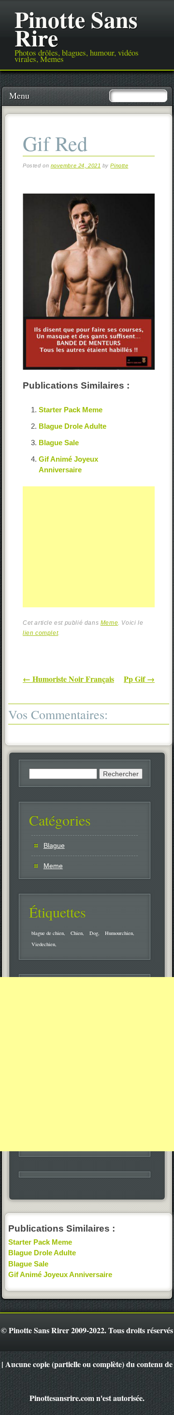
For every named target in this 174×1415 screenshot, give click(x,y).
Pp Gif (139, 678)
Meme (109, 622)
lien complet (40, 633)
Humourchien (119, 933)
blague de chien (47, 933)
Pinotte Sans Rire (76, 28)
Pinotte (119, 165)
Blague (54, 845)
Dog (93, 933)
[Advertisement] (95, 557)
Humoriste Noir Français (68, 678)
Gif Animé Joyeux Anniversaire (60, 1274)
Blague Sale (59, 442)
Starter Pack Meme (70, 410)
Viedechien (43, 944)
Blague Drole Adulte (72, 426)
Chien (77, 933)
